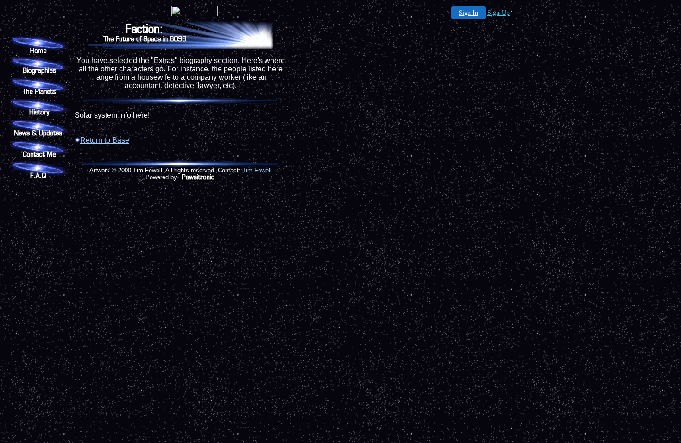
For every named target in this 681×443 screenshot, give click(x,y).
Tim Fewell (256, 170)
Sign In (468, 12)
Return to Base (104, 140)
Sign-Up (498, 12)
